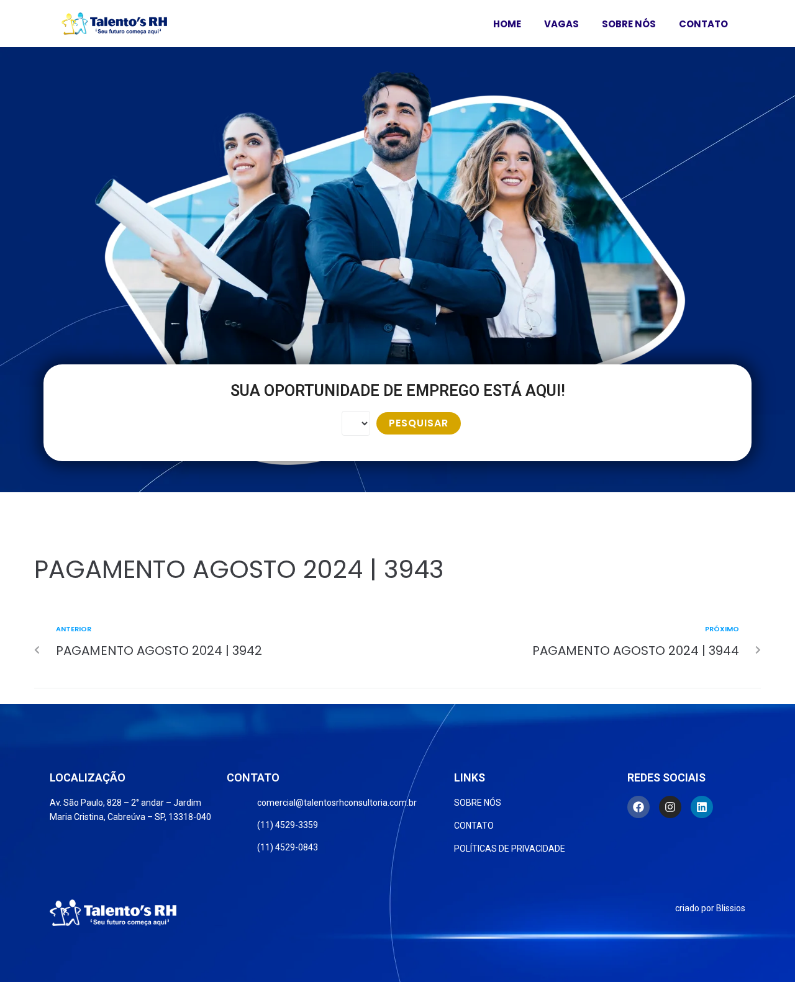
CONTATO (703, 23)
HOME (507, 23)
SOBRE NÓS (629, 23)
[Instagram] (670, 807)
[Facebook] (638, 807)
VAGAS (561, 23)
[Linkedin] (702, 807)
